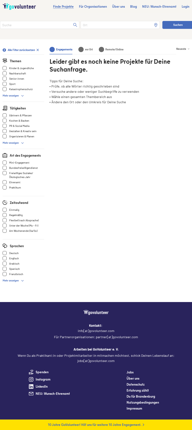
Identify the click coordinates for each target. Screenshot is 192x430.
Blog (133, 6)
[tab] (61, 49)
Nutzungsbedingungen (143, 402)
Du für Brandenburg (141, 396)
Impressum (134, 408)
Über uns (118, 6)
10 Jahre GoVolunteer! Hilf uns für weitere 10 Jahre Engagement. (94, 424)
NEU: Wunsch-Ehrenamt (159, 6)
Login (185, 6)
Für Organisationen (93, 6)
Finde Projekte (63, 6)
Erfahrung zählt (138, 390)
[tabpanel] (113, 88)
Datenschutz (136, 384)
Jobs (130, 372)
